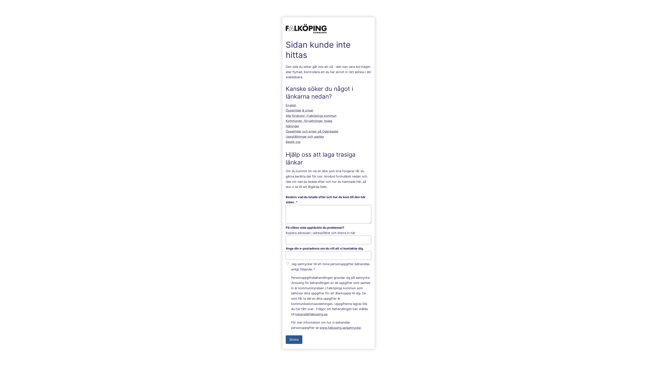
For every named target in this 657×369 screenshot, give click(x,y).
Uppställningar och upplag (305, 136)
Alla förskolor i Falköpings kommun (311, 116)
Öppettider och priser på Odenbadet (312, 131)
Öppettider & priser (299, 110)
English (291, 105)
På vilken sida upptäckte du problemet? (315, 227)
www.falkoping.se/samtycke (340, 328)
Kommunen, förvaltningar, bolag (309, 121)
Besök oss (293, 142)
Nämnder (292, 126)
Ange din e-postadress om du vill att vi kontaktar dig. (325, 248)
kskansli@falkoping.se (311, 314)
